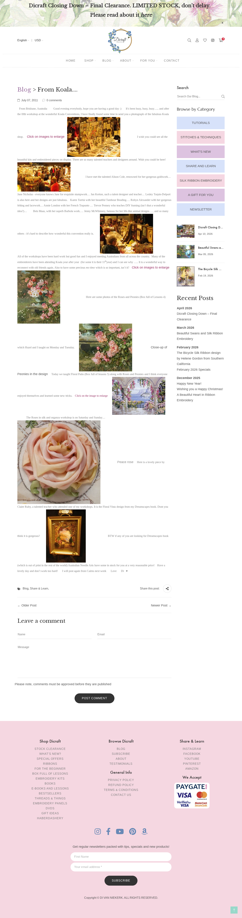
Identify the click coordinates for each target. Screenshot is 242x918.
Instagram (192, 748)
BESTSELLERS (50, 793)
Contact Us (121, 794)
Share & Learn (39, 588)
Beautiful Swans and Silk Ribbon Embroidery (200, 336)
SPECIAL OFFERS (50, 758)
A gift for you (200, 195)
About (121, 758)
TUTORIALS (201, 123)
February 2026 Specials (193, 369)
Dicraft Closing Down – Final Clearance (197, 316)
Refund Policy (121, 784)
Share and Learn (201, 166)
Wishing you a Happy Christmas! (200, 389)
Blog (24, 89)
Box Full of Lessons (50, 773)
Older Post (28, 605)
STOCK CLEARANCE (50, 748)
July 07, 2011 (29, 100)
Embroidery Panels (50, 803)
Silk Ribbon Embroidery (201, 180)
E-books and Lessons (50, 788)
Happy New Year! (189, 383)
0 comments (54, 100)
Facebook (192, 753)
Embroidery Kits (50, 778)
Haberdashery (50, 818)
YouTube (191, 758)
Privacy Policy (121, 780)
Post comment (94, 698)
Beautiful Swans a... (211, 247)
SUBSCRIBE (121, 880)
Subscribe (121, 753)
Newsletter (201, 209)
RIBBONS (50, 763)
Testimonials (121, 763)
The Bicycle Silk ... (209, 269)
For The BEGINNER (50, 768)
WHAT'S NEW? (50, 753)
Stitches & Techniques (201, 137)
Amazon (192, 768)
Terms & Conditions (121, 789)
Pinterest (192, 763)
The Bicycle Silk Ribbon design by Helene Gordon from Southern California (200, 358)
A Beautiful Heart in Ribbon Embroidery (196, 397)
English (22, 40)
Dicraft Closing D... (210, 227)
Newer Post (159, 605)
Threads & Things (50, 798)
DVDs (50, 808)
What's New (201, 151)
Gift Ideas (50, 813)
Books (50, 783)
